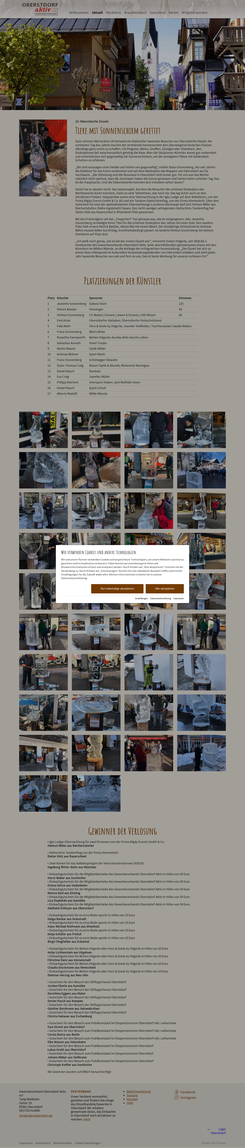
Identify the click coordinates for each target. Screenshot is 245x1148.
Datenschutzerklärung (160, 598)
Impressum (179, 598)
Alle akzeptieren (164, 588)
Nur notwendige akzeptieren (117, 588)
